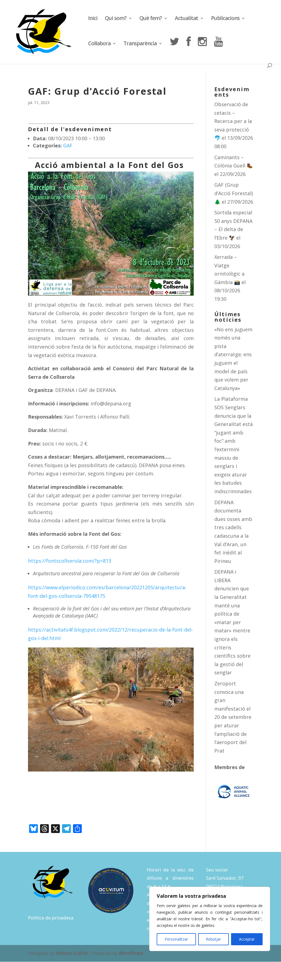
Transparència (140, 44)
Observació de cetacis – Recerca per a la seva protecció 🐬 (233, 121)
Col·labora (99, 44)
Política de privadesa (51, 918)
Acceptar (247, 939)
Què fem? (150, 19)
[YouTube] (218, 49)
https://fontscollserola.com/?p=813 (69, 560)
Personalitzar (176, 939)
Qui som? (116, 19)
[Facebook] (188, 49)
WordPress (131, 953)
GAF (67, 145)
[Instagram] (202, 49)
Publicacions (225, 19)
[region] (209, 919)
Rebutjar (213, 939)
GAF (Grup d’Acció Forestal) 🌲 (233, 193)
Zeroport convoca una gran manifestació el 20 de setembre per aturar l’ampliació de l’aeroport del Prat (232, 717)
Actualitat (186, 19)
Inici (92, 19)
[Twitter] (174, 49)
